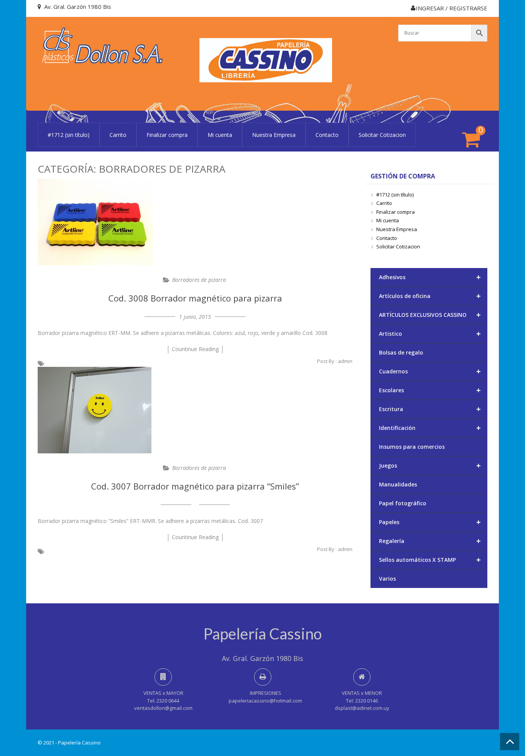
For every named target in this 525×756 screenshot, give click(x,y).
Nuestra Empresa (274, 134)
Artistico (430, 333)
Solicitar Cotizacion (382, 134)
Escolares (430, 390)
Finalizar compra (167, 134)
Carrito (118, 134)
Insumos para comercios (412, 446)
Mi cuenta (220, 134)
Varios (387, 578)
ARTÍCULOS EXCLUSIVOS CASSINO (430, 315)
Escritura (430, 409)
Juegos (430, 465)
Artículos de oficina (430, 296)
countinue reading (195, 349)
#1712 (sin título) (69, 134)
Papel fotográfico (402, 503)
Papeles (430, 522)
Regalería (430, 541)
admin (345, 361)
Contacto (327, 134)
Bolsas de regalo (401, 352)
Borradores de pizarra (199, 279)
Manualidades (398, 484)
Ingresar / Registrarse (451, 8)
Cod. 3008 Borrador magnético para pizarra (195, 298)
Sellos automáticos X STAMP (430, 560)
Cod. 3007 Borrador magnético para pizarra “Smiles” (195, 486)
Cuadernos (430, 371)
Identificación (430, 428)
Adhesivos (430, 277)
